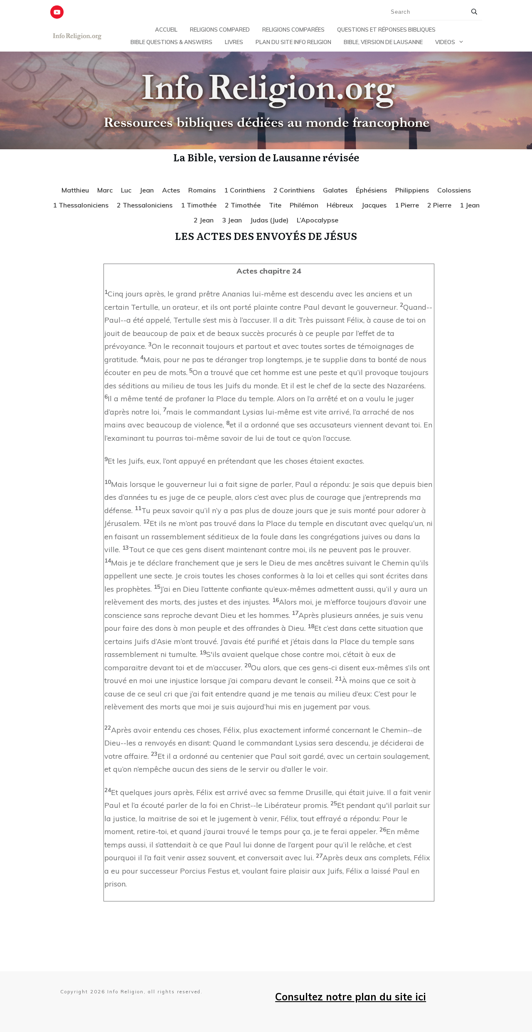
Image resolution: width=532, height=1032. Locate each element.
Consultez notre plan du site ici (350, 996)
